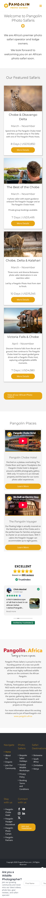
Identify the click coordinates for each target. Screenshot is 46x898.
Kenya (36, 768)
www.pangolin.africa (23, 716)
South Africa (36, 760)
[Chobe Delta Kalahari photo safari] (23, 232)
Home (8, 751)
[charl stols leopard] (23, 86)
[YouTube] (23, 809)
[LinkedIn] (23, 813)
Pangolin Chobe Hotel (9, 812)
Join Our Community (9, 767)
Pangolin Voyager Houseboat (9, 821)
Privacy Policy (22, 775)
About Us (8, 757)
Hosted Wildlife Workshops (23, 767)
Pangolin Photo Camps (9, 831)
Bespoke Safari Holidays (23, 758)
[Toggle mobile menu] (40, 6)
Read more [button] (11, 611)
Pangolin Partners (9, 839)
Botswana (37, 755)
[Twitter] (19, 818)
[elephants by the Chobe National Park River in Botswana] (23, 308)
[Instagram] (19, 813)
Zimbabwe (37, 765)
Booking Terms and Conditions (23, 784)
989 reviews (28, 575)
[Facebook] (19, 809)
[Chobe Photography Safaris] (23, 159)
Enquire (8, 762)
